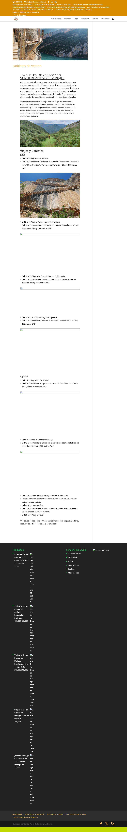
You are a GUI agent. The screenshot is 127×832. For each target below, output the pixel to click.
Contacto (95, 19)
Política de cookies (55, 814)
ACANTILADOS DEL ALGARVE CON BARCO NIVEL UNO (52, 5)
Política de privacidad (34, 814)
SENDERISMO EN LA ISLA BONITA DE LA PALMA (29, 7)
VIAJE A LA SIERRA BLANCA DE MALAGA (26, 12)
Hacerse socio (85, 19)
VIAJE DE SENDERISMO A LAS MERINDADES (87, 5)
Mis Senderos (105, 19)
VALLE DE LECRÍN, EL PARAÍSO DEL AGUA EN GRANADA (66, 7)
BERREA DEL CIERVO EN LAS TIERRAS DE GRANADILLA (74, 10)
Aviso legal (17, 814)
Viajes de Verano (56, 19)
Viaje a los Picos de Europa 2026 (98, 7)
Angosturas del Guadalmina (22, 5)
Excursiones (67, 19)
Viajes (76, 19)
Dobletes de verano (27, 65)
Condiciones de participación (25, 817)
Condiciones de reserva (76, 814)
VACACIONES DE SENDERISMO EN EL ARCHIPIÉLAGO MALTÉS (33, 10)
